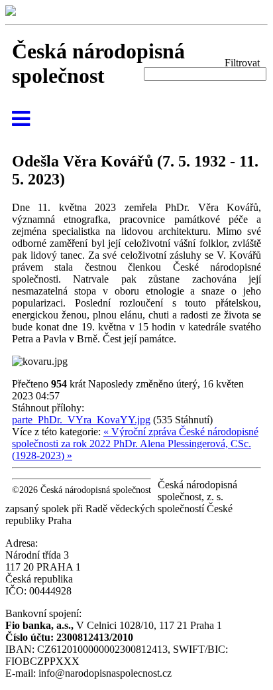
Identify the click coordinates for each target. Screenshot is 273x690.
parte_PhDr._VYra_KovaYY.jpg (81, 419)
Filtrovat (242, 62)
